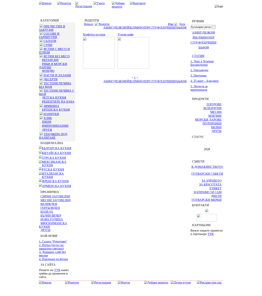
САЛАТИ (50, 41)
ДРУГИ (47, 129)
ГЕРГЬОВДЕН (50, 207)
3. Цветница (198, 75)
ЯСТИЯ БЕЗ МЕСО (57, 56)
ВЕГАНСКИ (50, 60)
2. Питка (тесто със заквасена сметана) (51, 246)
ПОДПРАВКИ (212, 123)
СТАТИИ (198, 56)
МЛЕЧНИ (215, 115)
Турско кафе (125, 34)
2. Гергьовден (199, 70)
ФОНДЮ (48, 71)
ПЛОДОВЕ (214, 104)
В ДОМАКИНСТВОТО (207, 166)
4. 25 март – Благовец (204, 80)
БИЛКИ (216, 127)
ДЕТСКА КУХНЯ (54, 97)
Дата (182, 24)
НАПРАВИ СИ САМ (208, 192)
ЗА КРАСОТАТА (210, 184)
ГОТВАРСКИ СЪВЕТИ (207, 173)
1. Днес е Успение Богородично (202, 63)
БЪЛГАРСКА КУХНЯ (56, 148)
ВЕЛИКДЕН (48, 204)
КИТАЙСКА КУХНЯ (56, 153)
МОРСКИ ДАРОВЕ (208, 119)
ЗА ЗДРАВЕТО (212, 180)
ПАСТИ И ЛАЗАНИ (57, 75)
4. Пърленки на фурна (53, 259)
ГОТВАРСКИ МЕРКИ (207, 199)
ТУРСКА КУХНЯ (54, 157)
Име (171, 24)
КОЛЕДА (46, 211)
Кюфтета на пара (94, 34)
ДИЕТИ (216, 196)
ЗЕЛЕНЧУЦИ (212, 108)
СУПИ (48, 45)
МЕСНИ (216, 112)
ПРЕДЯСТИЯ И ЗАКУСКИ (52, 28)
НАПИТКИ (51, 114)
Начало (88, 24)
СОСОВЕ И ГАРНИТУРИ (49, 35)
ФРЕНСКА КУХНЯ (55, 181)
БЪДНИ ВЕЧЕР (50, 215)
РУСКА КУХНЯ (53, 169)
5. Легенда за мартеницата (199, 88)
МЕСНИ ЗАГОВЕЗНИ (55, 200)
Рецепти (104, 24)
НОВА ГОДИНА (51, 219)
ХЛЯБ (48, 118)
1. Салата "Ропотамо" (53, 241)
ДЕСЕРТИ (51, 79)
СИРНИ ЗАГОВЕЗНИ (55, 196)
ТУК (57, 270)
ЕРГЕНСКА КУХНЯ (56, 109)
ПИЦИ (46, 121)
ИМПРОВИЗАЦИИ (55, 125)
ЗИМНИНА (51, 106)
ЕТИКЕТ (215, 188)
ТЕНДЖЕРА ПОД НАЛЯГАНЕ (53, 136)
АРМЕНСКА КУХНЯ (56, 186)
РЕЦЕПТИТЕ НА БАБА (58, 101)
